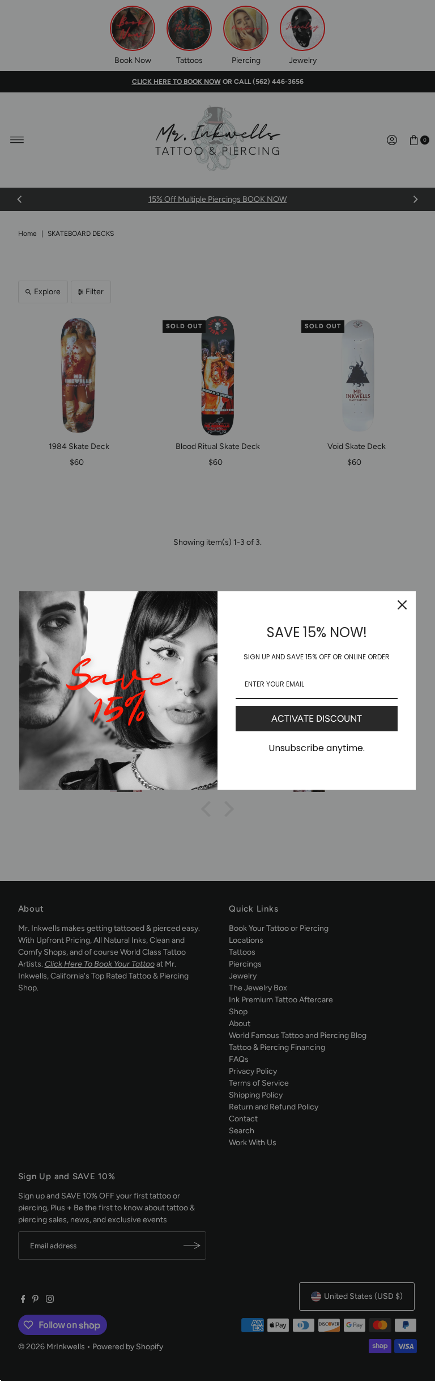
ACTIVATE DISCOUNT (316, 718)
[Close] (402, 605)
